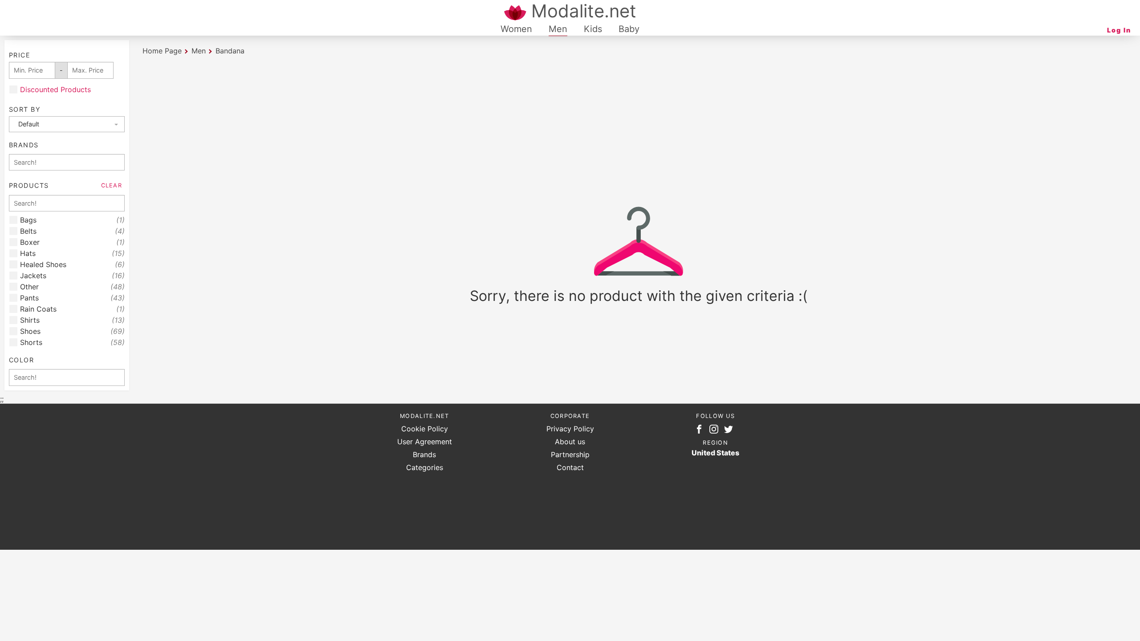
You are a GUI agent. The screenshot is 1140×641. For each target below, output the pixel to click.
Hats (72, 253)
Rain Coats (72, 309)
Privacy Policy (570, 428)
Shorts (72, 342)
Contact (570, 467)
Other (72, 287)
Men (558, 29)
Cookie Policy (424, 428)
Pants (72, 298)
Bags (72, 220)
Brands (424, 454)
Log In (1119, 30)
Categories (424, 467)
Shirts (72, 320)
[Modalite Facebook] (701, 431)
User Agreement (424, 441)
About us (570, 441)
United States (715, 452)
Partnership (570, 454)
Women (516, 29)
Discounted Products (55, 89)
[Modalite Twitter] (730, 431)
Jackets (72, 276)
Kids (593, 29)
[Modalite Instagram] (715, 431)
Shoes (72, 331)
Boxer (72, 242)
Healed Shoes (72, 264)
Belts (72, 231)
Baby (629, 29)
